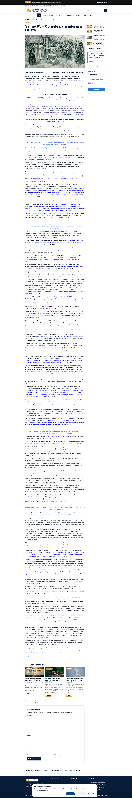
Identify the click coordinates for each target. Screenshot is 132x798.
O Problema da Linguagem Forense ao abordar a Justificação (46, 2)
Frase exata (90, 83)
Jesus (31, 658)
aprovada (34, 656)
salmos (69, 658)
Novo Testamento (88, 15)
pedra (52, 658)
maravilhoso (41, 658)
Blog (61, 5)
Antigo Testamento (48, 15)
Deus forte (62, 656)
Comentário (30, 715)
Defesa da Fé (60, 15)
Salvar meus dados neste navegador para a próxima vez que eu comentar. (49, 755)
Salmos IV (34, 19)
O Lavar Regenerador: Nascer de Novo (98, 31)
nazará (47, 658)
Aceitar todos (70, 793)
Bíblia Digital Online (56, 780)
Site (28, 748)
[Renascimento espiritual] (89, 26)
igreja (27, 658)
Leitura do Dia (55, 783)
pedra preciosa (58, 658)
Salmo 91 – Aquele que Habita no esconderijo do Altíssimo (53, 680)
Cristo (56, 656)
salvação (75, 658)
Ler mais (28, 693)
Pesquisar (96, 89)
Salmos (78, 15)
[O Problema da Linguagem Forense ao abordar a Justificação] (89, 37)
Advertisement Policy (49, 5)
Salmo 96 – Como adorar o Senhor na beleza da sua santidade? (74, 680)
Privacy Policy (35, 5)
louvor (36, 658)
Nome (29, 735)
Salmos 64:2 (104, 795)
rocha (65, 658)
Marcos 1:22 (92, 61)
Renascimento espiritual (98, 26)
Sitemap (56, 5)
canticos (39, 656)
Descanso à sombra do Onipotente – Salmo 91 (33, 679)
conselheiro (50, 656)
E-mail (29, 742)
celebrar (45, 656)
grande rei (74, 656)
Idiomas (41, 5)
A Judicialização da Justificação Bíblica (97, 43)
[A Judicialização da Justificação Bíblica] (89, 43)
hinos (79, 656)
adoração (28, 656)
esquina (68, 656)
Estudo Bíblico (28, 19)
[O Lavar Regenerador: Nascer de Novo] (89, 31)
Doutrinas (69, 15)
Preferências (91, 793)
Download (65, 5)
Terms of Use (28, 5)
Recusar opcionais (81, 793)
